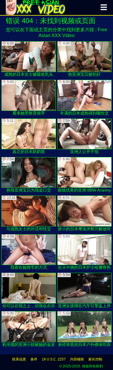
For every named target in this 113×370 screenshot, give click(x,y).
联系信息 (19, 359)
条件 (33, 359)
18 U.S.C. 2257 (54, 359)
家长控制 (95, 359)
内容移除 (77, 359)
